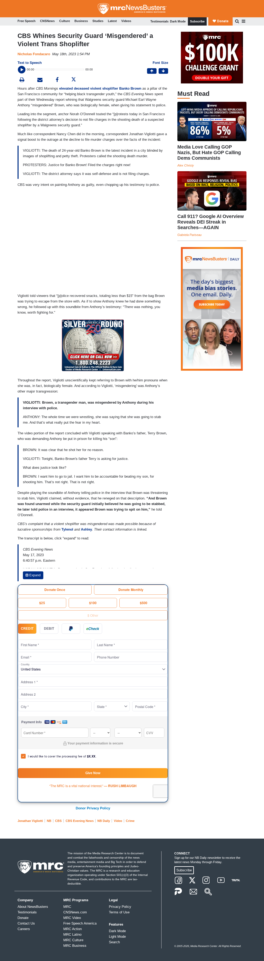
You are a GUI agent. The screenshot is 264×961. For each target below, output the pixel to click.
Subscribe (197, 21)
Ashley (86, 529)
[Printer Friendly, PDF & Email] (40, 80)
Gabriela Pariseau (189, 235)
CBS (58, 821)
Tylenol (67, 529)
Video (118, 821)
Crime (130, 821)
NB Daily (103, 821)
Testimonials (159, 21)
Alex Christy (185, 165)
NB (49, 821)
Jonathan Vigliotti (30, 821)
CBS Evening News (80, 821)
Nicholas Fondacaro (34, 54)
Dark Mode (178, 21)
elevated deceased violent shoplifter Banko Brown (100, 88)
